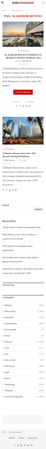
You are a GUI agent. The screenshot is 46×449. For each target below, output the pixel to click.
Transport (24, 390)
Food (24, 348)
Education (24, 317)
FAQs (24, 335)
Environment (24, 329)
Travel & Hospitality (24, 396)
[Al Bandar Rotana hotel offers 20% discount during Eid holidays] (23, 130)
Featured (24, 341)
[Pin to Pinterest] (26, 106)
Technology (24, 384)
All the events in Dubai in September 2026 (21, 227)
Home (4, 10)
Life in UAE (24, 360)
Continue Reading (23, 92)
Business (24, 305)
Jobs (24, 354)
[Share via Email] (29, 106)
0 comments (30, 102)
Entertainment (24, 323)
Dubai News (24, 311)
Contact (21, 438)
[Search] (43, 3)
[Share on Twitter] (23, 106)
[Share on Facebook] (20, 106)
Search (5, 205)
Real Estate (24, 366)
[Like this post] (17, 106)
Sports (24, 378)
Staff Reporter (27, 61)
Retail (24, 372)
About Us (12, 438)
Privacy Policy (32, 438)
